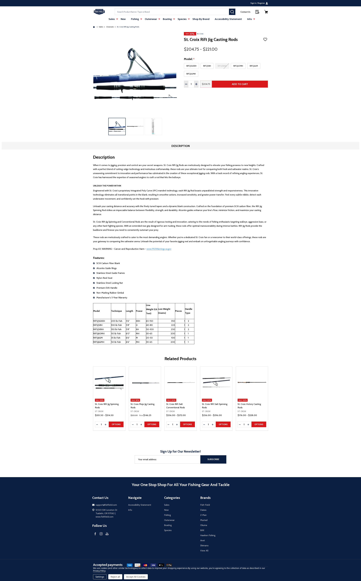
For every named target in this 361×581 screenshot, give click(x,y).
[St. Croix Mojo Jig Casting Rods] (145, 382)
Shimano (204, 545)
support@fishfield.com (106, 505)
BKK (202, 530)
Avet (202, 540)
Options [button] (116, 424)
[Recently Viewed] (257, 12)
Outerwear (151, 19)
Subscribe (213, 459)
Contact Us (245, 12)
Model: (189, 59)
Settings (99, 576)
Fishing (135, 19)
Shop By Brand (200, 19)
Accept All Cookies (136, 576)
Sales (112, 19)
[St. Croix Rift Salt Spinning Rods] (216, 382)
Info (249, 19)
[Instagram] (101, 533)
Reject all (115, 576)
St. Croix (200, 34)
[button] (266, 12)
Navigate (135, 498)
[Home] (94, 27)
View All (204, 550)
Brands (205, 498)
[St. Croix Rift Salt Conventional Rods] (180, 382)
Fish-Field (205, 505)
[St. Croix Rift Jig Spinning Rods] (109, 382)
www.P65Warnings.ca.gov (159, 249)
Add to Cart (240, 84)
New (123, 19)
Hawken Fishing (207, 535)
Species (182, 19)
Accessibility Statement (228, 19)
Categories (172, 498)
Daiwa (203, 510)
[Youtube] (107, 533)
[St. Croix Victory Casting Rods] (252, 382)
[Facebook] (95, 533)
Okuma (203, 525)
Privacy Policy (99, 570)
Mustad (203, 520)
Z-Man (203, 515)
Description (180, 146)
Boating (167, 19)
